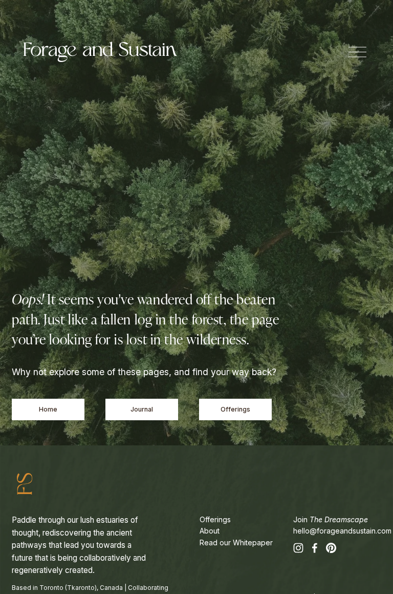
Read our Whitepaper (236, 542)
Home (48, 409)
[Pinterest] (331, 548)
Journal (141, 409)
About (210, 530)
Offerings (235, 409)
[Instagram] (298, 548)
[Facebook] (315, 548)
